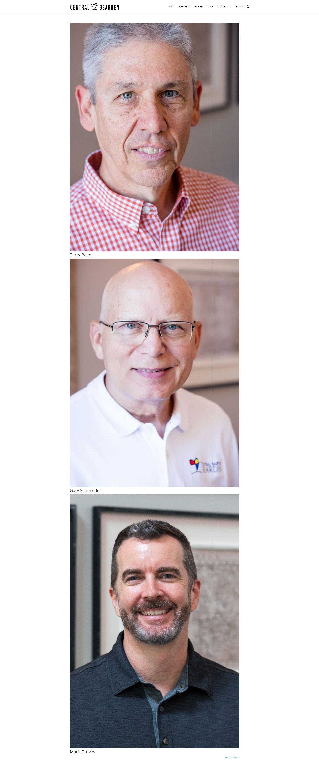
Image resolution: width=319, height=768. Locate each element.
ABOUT (183, 6)
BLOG (239, 6)
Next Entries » (231, 757)
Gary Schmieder (85, 490)
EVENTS (199, 6)
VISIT (172, 6)
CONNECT (222, 6)
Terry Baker (81, 255)
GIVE (210, 6)
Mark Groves (82, 752)
